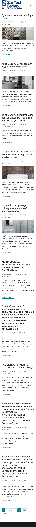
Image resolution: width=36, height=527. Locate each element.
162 (24, 510)
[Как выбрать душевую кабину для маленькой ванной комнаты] (18, 226)
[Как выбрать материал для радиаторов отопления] (18, 82)
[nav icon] (33, 5)
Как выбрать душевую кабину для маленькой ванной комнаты (14, 208)
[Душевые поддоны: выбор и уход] (18, 33)
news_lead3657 (8, 22)
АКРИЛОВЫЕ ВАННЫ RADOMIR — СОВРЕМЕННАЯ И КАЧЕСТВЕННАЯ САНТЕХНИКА (17, 266)
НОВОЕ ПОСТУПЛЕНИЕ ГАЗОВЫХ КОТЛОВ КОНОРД (17, 366)
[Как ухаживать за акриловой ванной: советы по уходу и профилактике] (18, 172)
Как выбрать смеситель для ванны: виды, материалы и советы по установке (18, 117)
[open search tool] (30, 5)
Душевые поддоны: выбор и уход (18, 16)
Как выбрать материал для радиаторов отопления (17, 65)
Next (5, 514)
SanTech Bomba (12, 8)
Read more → (7, 54)
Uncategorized (8, 24)
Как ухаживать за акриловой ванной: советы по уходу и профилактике (18, 154)
